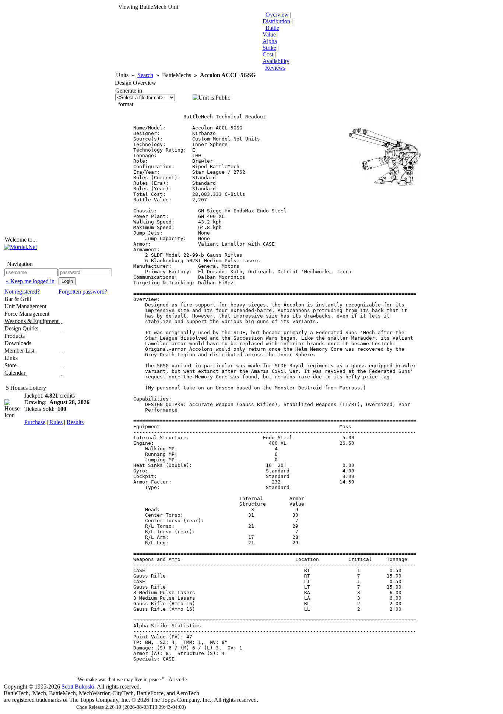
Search (145, 75)
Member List (20, 350)
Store (11, 365)
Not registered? (22, 291)
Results (75, 422)
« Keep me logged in (30, 281)
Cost (268, 54)
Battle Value (271, 31)
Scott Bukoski (77, 686)
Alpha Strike (270, 44)
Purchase (34, 422)
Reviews (275, 68)
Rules (56, 422)
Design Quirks (22, 328)
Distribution (276, 21)
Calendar (15, 373)
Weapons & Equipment (32, 321)
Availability (276, 61)
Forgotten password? (83, 291)
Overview (277, 14)
